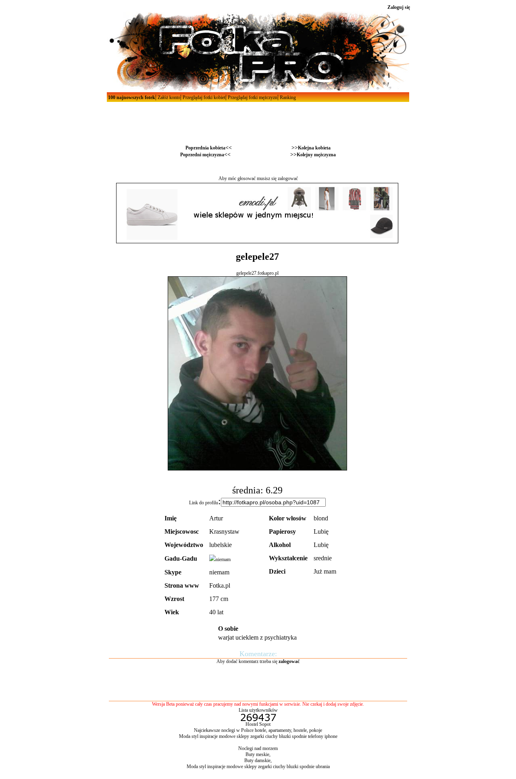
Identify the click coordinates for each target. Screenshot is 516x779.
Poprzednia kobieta (205, 148)
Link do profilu (203, 503)
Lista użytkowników (258, 710)
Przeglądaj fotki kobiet (203, 97)
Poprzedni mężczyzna (202, 154)
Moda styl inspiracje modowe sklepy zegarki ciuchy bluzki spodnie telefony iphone (258, 736)
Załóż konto (168, 97)
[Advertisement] (258, 120)
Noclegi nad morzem (258, 748)
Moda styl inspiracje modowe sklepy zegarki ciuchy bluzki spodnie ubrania (258, 766)
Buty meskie (257, 754)
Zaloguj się (398, 7)
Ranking (287, 97)
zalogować (288, 178)
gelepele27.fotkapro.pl (257, 273)
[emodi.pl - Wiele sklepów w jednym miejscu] (257, 241)
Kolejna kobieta (314, 148)
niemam (223, 559)
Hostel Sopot (258, 724)
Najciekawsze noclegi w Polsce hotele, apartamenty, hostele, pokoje (258, 730)
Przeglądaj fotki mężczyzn (252, 97)
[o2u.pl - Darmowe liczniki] (258, 720)
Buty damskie (257, 760)
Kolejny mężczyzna (316, 154)
